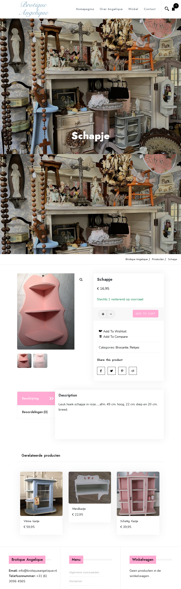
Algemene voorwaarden (84, 572)
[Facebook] (101, 371)
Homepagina (85, 9)
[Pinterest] (122, 371)
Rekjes (134, 347)
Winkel (133, 9)
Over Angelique (111, 9)
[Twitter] (112, 371)
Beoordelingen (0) (35, 412)
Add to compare (115, 337)
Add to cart (146, 313)
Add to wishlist (114, 331)
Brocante (122, 347)
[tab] (37, 398)
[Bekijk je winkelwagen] (173, 9)
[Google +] (133, 371)
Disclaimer (75, 581)
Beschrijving (30, 398)
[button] (81, 280)
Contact (150, 9)
